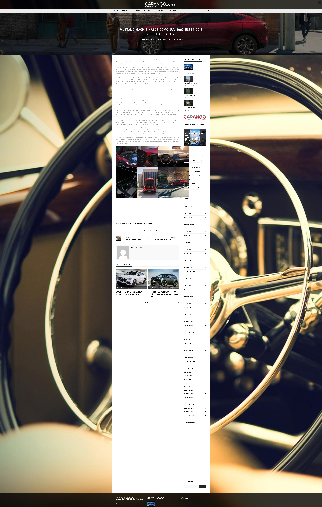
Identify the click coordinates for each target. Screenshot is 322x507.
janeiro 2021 (188, 354)
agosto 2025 (188, 228)
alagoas (188, 175)
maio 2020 (187, 379)
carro (117, 223)
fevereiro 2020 (189, 390)
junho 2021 (188, 336)
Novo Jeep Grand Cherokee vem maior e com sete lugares (132, 293)
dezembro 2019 (189, 397)
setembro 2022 (189, 296)
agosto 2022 (188, 300)
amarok (188, 187)
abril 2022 (187, 314)
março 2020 (188, 386)
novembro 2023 (189, 271)
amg (187, 191)
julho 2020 (187, 372)
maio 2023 (187, 282)
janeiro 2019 (188, 411)
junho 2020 (188, 375)
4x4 (194, 160)
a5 (186, 167)
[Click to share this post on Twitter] (144, 230)
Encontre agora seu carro (166, 11)
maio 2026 (187, 210)
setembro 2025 (189, 224)
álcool (198, 175)
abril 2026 (187, 213)
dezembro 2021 (189, 325)
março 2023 (188, 289)
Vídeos (187, 131)
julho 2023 (187, 278)
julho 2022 (187, 303)
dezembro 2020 (189, 357)
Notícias (125, 11)
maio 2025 (187, 235)
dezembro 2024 (189, 242)
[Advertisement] (147, 206)
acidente (198, 171)
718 (201, 160)
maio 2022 (187, 310)
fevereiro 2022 (189, 318)
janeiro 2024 (188, 267)
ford (135, 223)
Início (116, 11)
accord (188, 171)
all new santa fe (191, 183)
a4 (199, 164)
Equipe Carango (136, 248)
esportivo (130, 223)
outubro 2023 (189, 274)
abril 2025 (187, 238)
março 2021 (188, 346)
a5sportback (196, 167)
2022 (202, 156)
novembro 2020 (189, 361)
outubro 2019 (189, 404)
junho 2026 (188, 206)
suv (144, 223)
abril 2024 (187, 260)
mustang (139, 223)
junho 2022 (188, 307)
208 (187, 160)
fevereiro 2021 (189, 350)
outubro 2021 (189, 332)
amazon (197, 187)
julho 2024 (187, 249)
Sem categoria (143, 271)
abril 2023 (187, 285)
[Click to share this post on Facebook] (139, 230)
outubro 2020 (189, 364)
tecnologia (149, 223)
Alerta (188, 179)
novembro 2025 (189, 220)
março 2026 (188, 217)
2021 (194, 156)
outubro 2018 (189, 415)
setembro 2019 (189, 408)
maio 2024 (187, 256)
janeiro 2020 (188, 393)
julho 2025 (187, 231)
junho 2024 (188, 253)
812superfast (190, 164)
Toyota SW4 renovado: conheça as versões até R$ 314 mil (165, 293)
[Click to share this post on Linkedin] (156, 230)
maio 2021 (187, 339)
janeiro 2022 (188, 321)
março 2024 (188, 264)
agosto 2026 (188, 202)
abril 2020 (187, 382)
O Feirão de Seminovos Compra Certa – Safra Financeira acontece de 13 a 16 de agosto (194, 138)
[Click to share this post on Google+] (150, 230)
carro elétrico (123, 223)
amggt (195, 191)
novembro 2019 (189, 400)
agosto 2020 (188, 368)
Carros (137, 11)
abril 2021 (187, 343)
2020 (187, 156)
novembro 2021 (189, 328)
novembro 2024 (189, 246)
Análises (147, 11)
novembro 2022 (189, 292)
